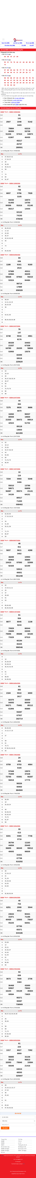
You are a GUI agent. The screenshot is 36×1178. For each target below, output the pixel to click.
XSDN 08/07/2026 (14, 540)
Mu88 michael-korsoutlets (22, 1166)
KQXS (2, 1155)
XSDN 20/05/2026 (14, 1040)
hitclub (7, 1175)
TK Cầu (20, 1139)
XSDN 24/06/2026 (14, 683)
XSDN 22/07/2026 (14, 397)
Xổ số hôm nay (5, 1147)
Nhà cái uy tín (6, 1165)
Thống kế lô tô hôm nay (8, 52)
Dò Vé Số (18, 1113)
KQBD (10, 1165)
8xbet (17, 1175)
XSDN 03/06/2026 (14, 897)
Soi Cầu (28, 1175)
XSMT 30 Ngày (22, 1150)
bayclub (4, 1175)
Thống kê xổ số (22, 1145)
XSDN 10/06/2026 (14, 826)
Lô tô (19, 1143)
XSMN (2, 1143)
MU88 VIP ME (8, 1166)
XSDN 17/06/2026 (14, 754)
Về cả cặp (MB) (30, 43)
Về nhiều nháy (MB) (10, 45)
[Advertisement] (18, 19)
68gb (10, 1175)
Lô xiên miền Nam (17, 100)
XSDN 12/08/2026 (14, 183)
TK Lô (20, 1141)
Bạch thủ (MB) (5, 43)
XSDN (2, 112)
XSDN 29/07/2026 (14, 326)
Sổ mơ (3, 1152)
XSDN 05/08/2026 (14, 255)
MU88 (9, 1167)
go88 (2, 1175)
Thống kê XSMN (15, 102)
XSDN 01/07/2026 (14, 612)
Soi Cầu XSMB (32, 1175)
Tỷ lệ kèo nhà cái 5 (19, 1165)
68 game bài (13, 1175)
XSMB (2, 1141)
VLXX (24, 1165)
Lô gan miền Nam (19, 98)
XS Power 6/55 (22, 1148)
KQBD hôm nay (31, 1166)
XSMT (2, 1145)
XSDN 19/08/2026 (14, 112)
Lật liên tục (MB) (17, 43)
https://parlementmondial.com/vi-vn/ (18, 1167)
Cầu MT (32, 45)
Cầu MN (24, 45)
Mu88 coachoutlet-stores (30, 1165)
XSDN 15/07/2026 (14, 469)
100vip (12, 1166)
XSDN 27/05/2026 (14, 969)
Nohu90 (3, 1166)
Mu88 (16, 1166)
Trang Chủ (4, 1139)
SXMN (17, 104)
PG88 (25, 1175)
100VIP (13, 1165)
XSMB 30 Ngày (5, 1150)
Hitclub (19, 1175)
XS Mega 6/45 (22, 1147)
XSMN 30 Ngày (5, 1148)
